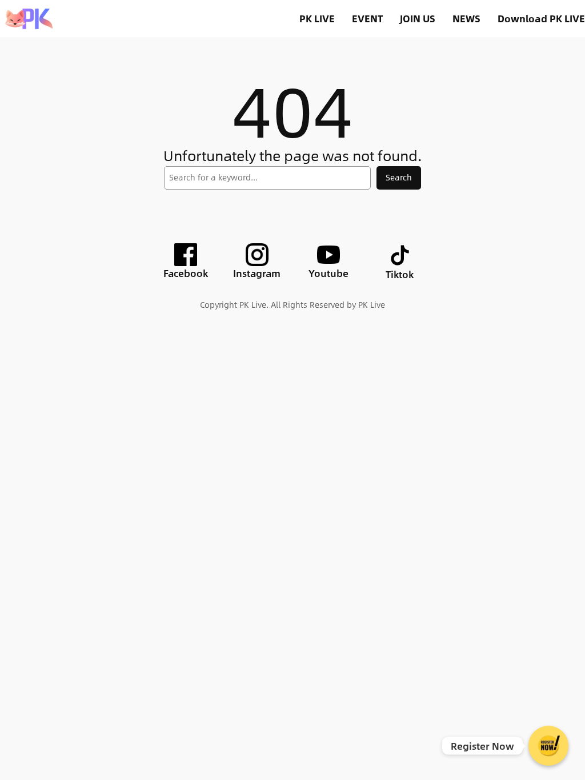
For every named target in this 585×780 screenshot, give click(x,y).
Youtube (328, 273)
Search (399, 177)
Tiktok (400, 274)
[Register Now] (548, 746)
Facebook (185, 273)
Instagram (257, 273)
